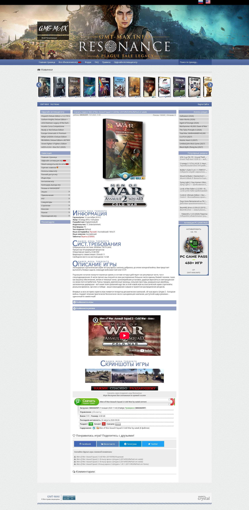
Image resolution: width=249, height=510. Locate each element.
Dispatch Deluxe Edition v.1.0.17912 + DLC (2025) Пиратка (55, 116)
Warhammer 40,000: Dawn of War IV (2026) (193, 126)
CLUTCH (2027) (186, 137)
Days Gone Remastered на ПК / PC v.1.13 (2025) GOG (194, 202)
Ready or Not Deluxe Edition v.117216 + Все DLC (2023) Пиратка (52, 130)
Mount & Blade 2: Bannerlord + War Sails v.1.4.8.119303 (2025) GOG (194, 177)
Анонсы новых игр (49, 171)
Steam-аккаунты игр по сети (53, 164)
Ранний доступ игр (49, 174)
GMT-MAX (44, 104)
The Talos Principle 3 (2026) (191, 130)
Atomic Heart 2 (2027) (188, 140)
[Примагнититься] (171, 405)
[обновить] (96, 412)
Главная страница (47, 62)
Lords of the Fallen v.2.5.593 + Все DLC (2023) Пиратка (194, 190)
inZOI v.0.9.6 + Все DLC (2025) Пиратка (53, 147)
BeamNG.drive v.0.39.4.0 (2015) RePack (194, 208)
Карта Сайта (203, 104)
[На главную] (53, 34)
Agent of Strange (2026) (189, 123)
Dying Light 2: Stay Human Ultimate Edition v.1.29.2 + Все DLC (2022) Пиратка (194, 183)
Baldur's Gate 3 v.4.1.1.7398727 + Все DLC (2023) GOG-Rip (194, 171)
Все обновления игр (68, 62)
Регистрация (51, 38)
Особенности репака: (85, 308)
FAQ (97, 62)
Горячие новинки (49, 167)
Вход (44, 38)
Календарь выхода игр (51, 185)
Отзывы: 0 (171, 115)
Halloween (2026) (187, 116)
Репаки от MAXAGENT (50, 188)
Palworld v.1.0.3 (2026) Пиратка (194, 215)
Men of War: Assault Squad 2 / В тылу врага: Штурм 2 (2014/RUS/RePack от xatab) (110, 459)
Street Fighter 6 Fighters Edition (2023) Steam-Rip (54, 143)
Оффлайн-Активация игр (125, 62)
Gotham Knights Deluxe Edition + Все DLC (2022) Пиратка (54, 119)
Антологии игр (47, 181)
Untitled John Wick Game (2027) (192, 143)
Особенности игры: (85, 302)
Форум (88, 62)
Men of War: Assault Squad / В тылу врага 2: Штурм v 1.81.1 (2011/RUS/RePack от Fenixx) (113, 464)
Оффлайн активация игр (52, 160)
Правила (106, 62)
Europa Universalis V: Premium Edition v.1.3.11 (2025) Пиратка (54, 133)
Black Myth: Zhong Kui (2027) (191, 147)
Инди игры (46, 178)
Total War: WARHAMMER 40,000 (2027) (192, 133)
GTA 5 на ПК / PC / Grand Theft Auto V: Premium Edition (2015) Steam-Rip (194, 158)
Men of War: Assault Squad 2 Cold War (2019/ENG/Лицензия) (100, 457)
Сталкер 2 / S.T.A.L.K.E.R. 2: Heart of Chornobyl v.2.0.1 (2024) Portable (194, 164)
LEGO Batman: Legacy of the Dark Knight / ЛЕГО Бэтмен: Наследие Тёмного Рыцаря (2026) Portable (54, 123)
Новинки (46, 69)
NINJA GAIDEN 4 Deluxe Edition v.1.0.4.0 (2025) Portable (54, 137)
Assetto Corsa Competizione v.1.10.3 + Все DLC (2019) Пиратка (55, 126)
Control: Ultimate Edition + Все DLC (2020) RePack (194, 196)
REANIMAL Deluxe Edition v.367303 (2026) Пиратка (55, 140)
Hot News (54, 104)
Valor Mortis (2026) (187, 119)
